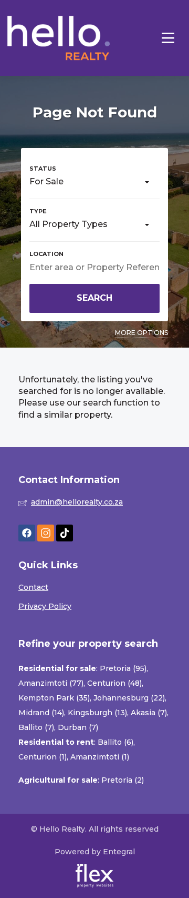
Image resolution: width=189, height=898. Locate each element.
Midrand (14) (41, 712)
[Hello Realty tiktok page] (64, 533)
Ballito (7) (36, 727)
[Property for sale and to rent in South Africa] (58, 38)
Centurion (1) (42, 757)
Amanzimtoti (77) (50, 683)
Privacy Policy (44, 606)
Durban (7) (78, 727)
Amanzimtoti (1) (99, 757)
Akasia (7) (149, 712)
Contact (33, 587)
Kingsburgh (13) (97, 712)
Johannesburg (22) (129, 698)
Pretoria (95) (123, 668)
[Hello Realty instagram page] (45, 533)
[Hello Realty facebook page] (26, 533)
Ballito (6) (115, 742)
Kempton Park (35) (54, 698)
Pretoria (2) (122, 780)
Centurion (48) (114, 683)
